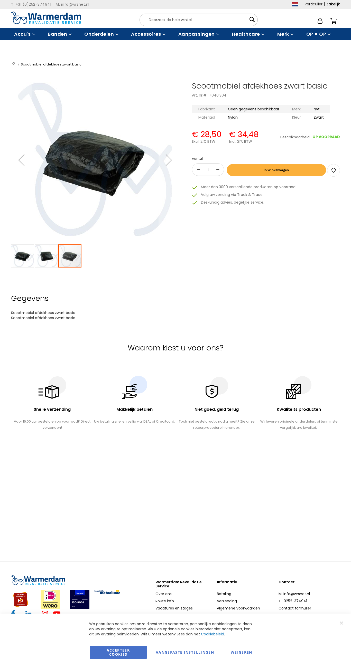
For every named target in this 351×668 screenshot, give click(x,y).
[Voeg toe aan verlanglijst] (333, 170)
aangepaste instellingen (185, 652)
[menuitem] (24, 34)
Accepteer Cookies (118, 652)
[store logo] (46, 18)
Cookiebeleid (212, 634)
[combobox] (199, 20)
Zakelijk (333, 4)
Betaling (224, 593)
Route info (164, 601)
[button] (21, 160)
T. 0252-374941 (293, 601)
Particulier (313, 4)
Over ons (163, 593)
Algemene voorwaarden (238, 608)
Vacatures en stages (174, 608)
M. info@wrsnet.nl (294, 593)
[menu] (175, 34)
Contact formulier (295, 608)
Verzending (227, 601)
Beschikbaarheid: (295, 137)
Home (14, 64)
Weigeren (241, 652)
